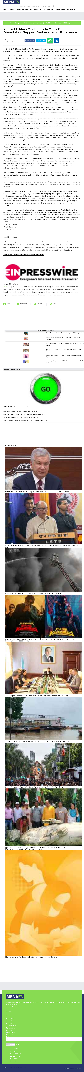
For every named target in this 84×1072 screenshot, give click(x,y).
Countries (60, 9)
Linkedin (15, 1058)
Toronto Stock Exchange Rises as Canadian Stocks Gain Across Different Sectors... (25, 420)
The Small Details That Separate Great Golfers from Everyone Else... (21, 417)
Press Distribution (24, 9)
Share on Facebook (29, 40)
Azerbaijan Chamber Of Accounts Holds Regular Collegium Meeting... (37, 696)
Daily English (11, 1032)
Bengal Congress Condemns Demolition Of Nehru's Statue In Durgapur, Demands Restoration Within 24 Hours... (38, 848)
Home (5, 9)
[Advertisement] (33, 15)
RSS (14, 1061)
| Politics (48, 23)
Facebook (16, 1049)
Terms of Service (11, 1016)
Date (6, 40)
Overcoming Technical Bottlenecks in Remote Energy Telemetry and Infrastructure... (25, 414)
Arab (25, 23)
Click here (18, 1007)
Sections (70, 9)
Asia (32, 23)
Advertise (9, 1023)
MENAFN (8, 49)
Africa (39, 23)
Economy (58, 23)
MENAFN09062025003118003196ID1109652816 (23, 255)
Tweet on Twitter (41, 40)
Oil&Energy (69, 23)
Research (50, 9)
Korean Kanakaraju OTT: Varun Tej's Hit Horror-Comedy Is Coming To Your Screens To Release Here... (39, 640)
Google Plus (17, 1053)
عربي (44, 6)
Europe (17, 23)
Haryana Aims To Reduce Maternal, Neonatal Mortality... (31, 957)
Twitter (15, 1051)
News (12, 9)
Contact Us (9, 1021)
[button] (49, 6)
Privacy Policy (10, 1018)
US (8, 23)
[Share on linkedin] (56, 40)
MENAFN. (15, 1067)
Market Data (38, 9)
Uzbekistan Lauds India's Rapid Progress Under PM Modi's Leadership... (38, 492)
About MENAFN (11, 1026)
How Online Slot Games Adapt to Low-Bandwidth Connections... (20, 411)
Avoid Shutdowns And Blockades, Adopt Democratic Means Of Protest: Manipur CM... (42, 546)
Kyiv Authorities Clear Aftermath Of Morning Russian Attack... (33, 593)
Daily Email (16, 1056)
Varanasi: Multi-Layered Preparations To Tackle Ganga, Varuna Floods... (37, 741)
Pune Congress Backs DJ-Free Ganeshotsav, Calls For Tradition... (34, 787)
